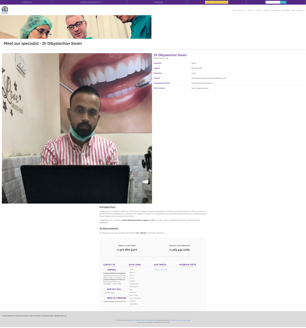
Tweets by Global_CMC (161, 269)
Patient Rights (133, 304)
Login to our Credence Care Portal (216, 2)
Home (234, 10)
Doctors (259, 10)
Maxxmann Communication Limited (180, 320)
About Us (241, 10)
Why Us (250, 10)
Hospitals (266, 10)
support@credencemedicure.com (90, 2)
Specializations (275, 10)
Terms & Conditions (135, 298)
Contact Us (299, 10)
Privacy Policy (134, 295)
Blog (293, 10)
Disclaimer (133, 301)
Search (283, 2)
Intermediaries (285, 10)
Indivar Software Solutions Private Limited (143, 320)
